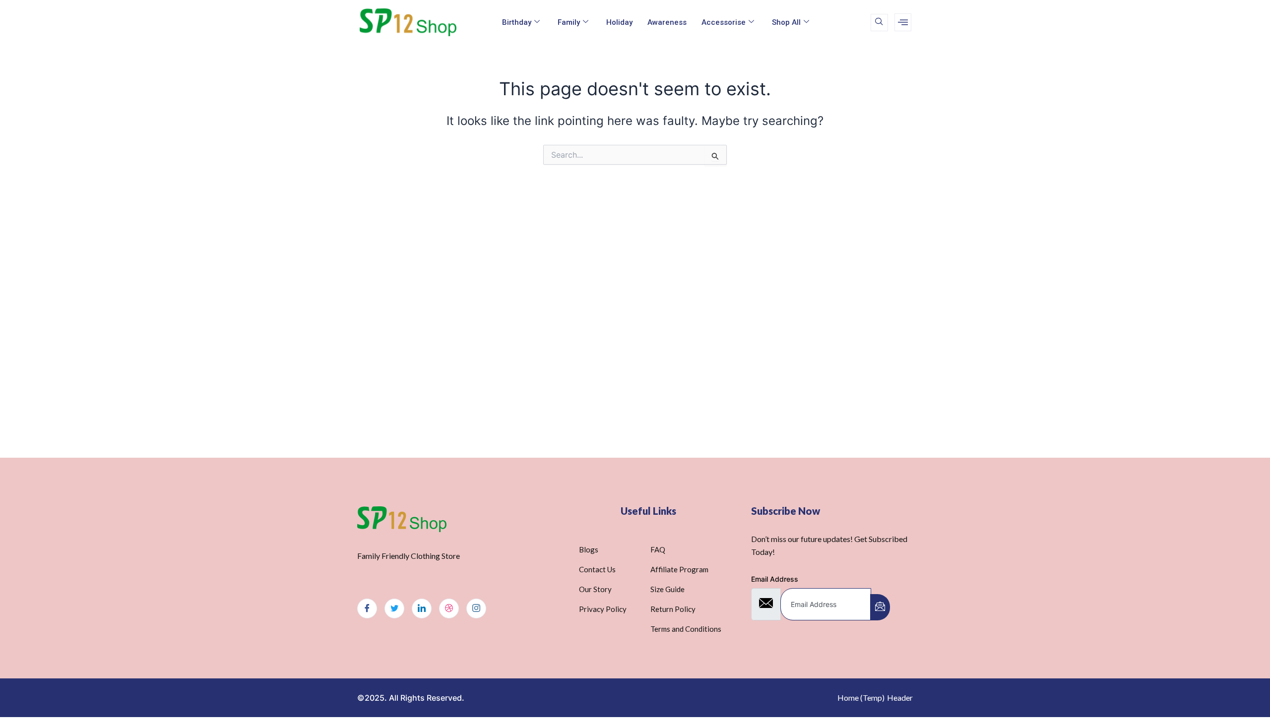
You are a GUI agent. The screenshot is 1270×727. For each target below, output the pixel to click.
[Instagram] (476, 608)
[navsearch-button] (879, 22)
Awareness (667, 22)
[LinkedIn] (422, 608)
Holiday (619, 22)
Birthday (516, 22)
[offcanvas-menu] (902, 22)
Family (569, 22)
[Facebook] (367, 608)
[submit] (880, 607)
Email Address (774, 579)
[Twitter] (394, 608)
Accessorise (723, 22)
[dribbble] (449, 608)
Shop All (786, 22)
